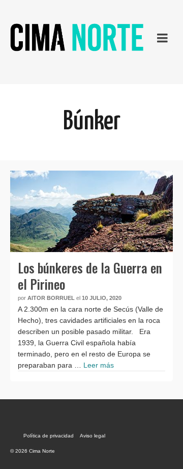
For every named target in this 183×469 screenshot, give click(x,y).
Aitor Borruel (51, 298)
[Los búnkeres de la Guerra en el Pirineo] (91, 211)
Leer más (98, 365)
